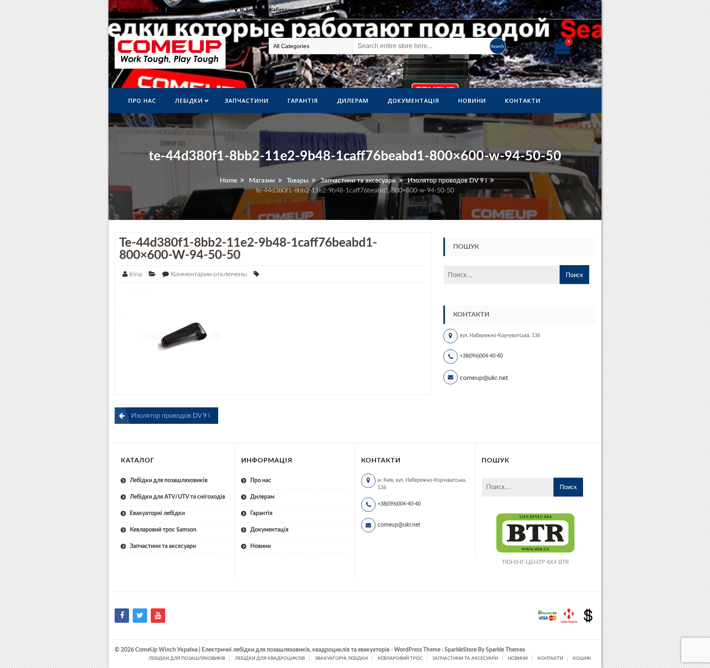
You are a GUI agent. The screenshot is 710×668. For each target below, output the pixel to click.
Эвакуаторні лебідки (341, 658)
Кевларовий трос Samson (163, 530)
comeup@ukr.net (140, 9)
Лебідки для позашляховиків (168, 480)
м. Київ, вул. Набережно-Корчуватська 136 (292, 9)
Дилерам (353, 100)
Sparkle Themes (505, 650)
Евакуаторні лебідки (157, 513)
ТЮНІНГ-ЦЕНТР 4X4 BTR (535, 562)
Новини (472, 100)
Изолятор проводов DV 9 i (170, 415)
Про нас (142, 100)
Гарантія (303, 100)
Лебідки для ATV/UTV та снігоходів (177, 497)
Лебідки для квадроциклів (270, 658)
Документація (413, 100)
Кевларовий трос (400, 658)
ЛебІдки (189, 100)
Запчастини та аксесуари (163, 546)
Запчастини (247, 100)
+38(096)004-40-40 (481, 356)
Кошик (582, 658)
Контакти (523, 100)
